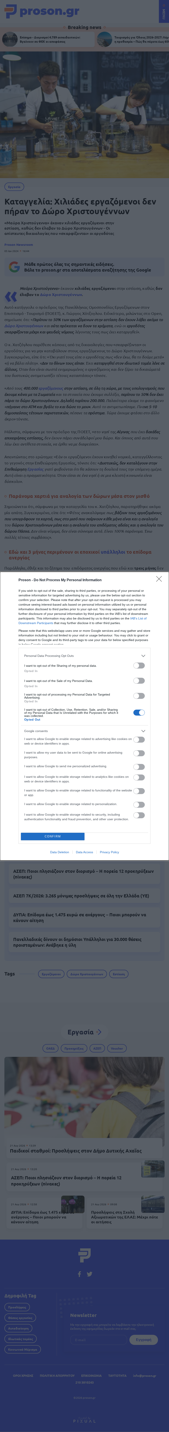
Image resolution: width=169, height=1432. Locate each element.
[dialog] (84, 716)
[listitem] (84, 656)
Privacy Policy (109, 852)
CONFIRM (53, 836)
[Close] (160, 580)
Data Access (84, 852)
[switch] (139, 666)
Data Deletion (59, 852)
